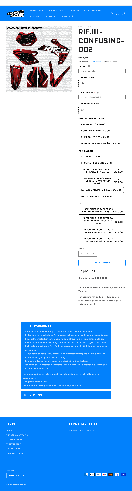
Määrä (81, 248)
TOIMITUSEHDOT (14, 439)
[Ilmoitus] (124, 2)
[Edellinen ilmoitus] (7, 2)
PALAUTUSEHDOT (14, 453)
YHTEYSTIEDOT (13, 444)
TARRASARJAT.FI (19, 484)
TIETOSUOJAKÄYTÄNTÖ (17, 435)
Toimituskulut (96, 61)
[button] (38, 11)
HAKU (9, 430)
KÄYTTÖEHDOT (13, 448)
